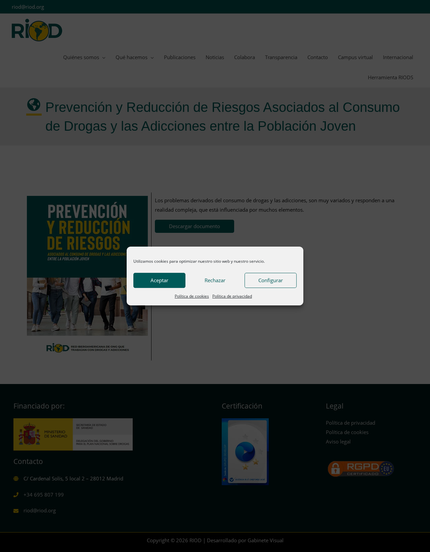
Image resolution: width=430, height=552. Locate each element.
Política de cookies (192, 296)
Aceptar (159, 280)
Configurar (270, 280)
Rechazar (215, 280)
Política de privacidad (232, 296)
